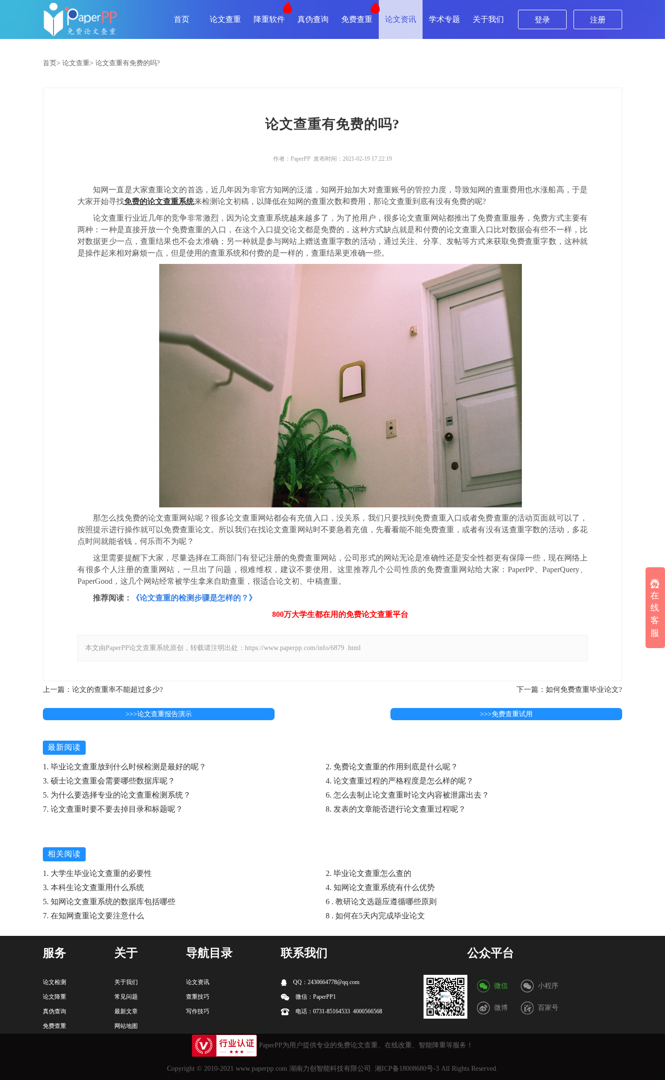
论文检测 (54, 982)
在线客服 (654, 614)
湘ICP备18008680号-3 (407, 1068)
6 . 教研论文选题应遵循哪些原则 (381, 901)
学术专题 (444, 19)
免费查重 (356, 19)
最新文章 (126, 1011)
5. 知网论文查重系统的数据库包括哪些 (109, 901)
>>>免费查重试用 (506, 714)
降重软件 (269, 19)
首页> (51, 63)
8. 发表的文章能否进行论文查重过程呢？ (396, 809)
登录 (542, 20)
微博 (501, 1007)
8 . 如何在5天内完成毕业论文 (375, 916)
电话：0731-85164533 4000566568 (338, 1011)
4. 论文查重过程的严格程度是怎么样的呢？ (400, 781)
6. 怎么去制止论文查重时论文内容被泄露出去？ (407, 795)
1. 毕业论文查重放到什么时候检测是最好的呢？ (124, 767)
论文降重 (54, 996)
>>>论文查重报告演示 (159, 714)
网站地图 (126, 1026)
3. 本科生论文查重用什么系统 (93, 887)
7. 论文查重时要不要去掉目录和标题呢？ (113, 809)
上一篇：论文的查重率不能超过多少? (103, 689)
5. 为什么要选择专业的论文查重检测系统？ (117, 795)
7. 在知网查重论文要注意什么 (93, 916)
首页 (181, 19)
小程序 (548, 985)
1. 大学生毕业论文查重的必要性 (97, 873)
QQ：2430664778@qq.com (325, 982)
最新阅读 (64, 747)
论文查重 (225, 19)
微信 (501, 985)
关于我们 (488, 19)
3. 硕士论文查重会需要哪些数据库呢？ (109, 781)
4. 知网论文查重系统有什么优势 (380, 887)
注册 (598, 20)
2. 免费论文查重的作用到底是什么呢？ (392, 767)
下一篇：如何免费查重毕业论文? (569, 689)
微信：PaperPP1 (315, 996)
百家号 (548, 1007)
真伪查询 (313, 19)
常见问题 (126, 996)
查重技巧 (197, 996)
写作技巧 (197, 1011)
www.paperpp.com (261, 1068)
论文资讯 (400, 19)
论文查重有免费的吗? (127, 63)
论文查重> (77, 63)
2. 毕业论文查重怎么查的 (368, 873)
